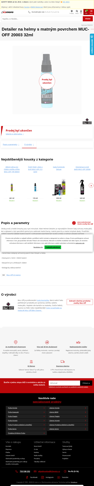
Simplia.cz (74, 482)
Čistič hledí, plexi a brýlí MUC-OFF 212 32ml (35, 169)
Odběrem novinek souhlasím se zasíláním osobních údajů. (68, 387)
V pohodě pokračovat (53, 247)
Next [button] (91, 185)
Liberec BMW (53, 412)
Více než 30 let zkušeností (47, 347)
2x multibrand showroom (16, 347)
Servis (64, 452)
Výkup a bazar (67, 449)
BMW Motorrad (37, 7)
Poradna (37, 458)
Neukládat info (38, 247)
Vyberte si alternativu (14, 134)
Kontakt (8, 446)
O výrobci (28, 144)
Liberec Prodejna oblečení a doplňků (61, 425)
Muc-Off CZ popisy (14, 275)
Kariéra (36, 452)
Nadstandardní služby (78, 347)
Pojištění (65, 458)
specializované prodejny (47, 401)
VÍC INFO (66, 2)
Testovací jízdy (67, 446)
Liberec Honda (54, 408)
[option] (12, 184)
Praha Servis (12, 429)
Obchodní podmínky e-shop (15, 458)
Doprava (8, 449)
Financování (66, 455)
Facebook (33, 477)
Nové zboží (37, 446)
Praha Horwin (12, 421)
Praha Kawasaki (13, 412)
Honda (26, 7)
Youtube (64, 477)
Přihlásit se (86, 383)
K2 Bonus (31, 366)
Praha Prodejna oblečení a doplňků (20, 425)
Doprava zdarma (62, 366)
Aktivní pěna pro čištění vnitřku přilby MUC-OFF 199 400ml (12, 169)
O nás (36, 449)
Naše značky (38, 455)
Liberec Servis (54, 429)
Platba (8, 452)
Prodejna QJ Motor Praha (16, 433)
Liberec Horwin (54, 421)
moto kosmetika (43, 300)
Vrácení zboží (10, 455)
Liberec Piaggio (54, 416)
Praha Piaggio (12, 416)
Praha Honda (12, 408)
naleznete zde (79, 243)
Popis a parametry (10, 144)
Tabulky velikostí (39, 462)
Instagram (49, 477)
